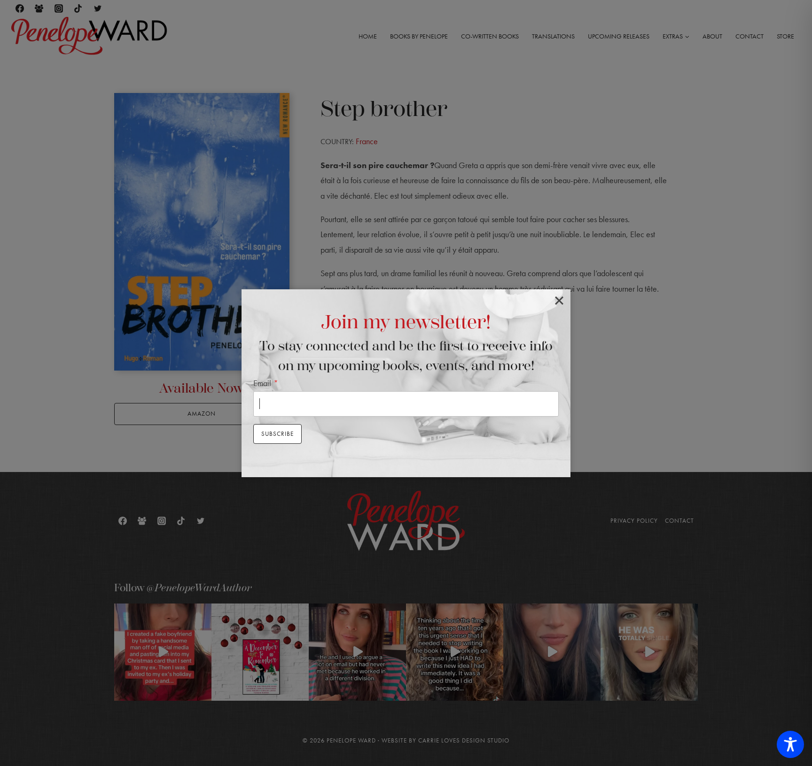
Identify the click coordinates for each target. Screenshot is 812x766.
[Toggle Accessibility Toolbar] (790, 744)
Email (265, 383)
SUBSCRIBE (277, 434)
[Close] (559, 300)
